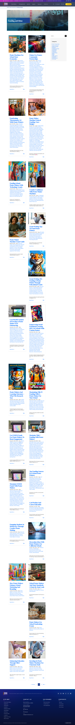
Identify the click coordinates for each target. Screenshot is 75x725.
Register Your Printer (7, 716)
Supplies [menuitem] (33, 4)
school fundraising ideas (14, 145)
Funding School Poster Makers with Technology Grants (17, 171)
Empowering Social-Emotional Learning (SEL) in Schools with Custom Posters (37, 313)
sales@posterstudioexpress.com (28, 714)
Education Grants (35, 402)
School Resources (32, 407)
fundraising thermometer (19, 127)
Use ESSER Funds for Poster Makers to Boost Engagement (17, 426)
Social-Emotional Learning (36, 348)
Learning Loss (21, 499)
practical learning (16, 73)
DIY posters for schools (18, 332)
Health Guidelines (16, 497)
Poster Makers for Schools (35, 77)
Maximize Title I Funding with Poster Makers (37, 426)
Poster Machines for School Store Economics (17, 44)
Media (53, 53)
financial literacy (17, 68)
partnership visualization (34, 76)
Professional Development (34, 455)
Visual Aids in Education (14, 455)
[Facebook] (3, 1)
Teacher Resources (39, 408)
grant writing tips (37, 135)
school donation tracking (16, 140)
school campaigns (16, 140)
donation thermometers (14, 126)
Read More (12, 89)
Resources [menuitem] (39, 4)
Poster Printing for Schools (15, 136)
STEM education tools (40, 488)
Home (8, 7)
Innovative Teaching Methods (15, 447)
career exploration (37, 64)
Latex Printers (54, 52)
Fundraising (54, 49)
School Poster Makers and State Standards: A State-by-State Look (37, 572)
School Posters (40, 345)
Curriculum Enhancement (14, 493)
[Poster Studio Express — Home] (5, 4)
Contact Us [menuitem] (46, 4)
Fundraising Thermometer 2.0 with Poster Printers (17, 107)
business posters (16, 63)
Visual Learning (41, 85)
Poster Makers (55, 56)
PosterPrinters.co (46, 703)
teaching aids (12, 342)
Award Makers (6, 710)
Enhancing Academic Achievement (35, 449)
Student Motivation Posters (34, 350)
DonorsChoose (32, 550)
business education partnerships (35, 61)
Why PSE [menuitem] (28, 4)
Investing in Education (14, 499)
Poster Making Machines (38, 200)
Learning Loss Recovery (18, 448)
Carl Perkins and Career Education (35, 503)
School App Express (47, 705)
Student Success (32, 408)
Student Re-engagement (18, 453)
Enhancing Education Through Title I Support (17, 650)
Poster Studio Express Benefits (35, 669)
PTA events (19, 137)
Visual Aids (37, 146)
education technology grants (37, 129)
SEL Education (37, 347)
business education (17, 62)
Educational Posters (13, 65)
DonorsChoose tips (16, 244)
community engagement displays (35, 67)
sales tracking (18, 75)
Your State (54, 59)
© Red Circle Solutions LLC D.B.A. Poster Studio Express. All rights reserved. (15, 722)
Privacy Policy (61, 703)
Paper (53, 55)
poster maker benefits (17, 336)
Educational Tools (16, 401)
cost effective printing (37, 127)
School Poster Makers (7, 702)
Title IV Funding (32, 409)
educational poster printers (34, 480)
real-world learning (38, 80)
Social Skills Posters (36, 348)
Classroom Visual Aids (37, 479)
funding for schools (36, 291)
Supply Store (6, 703)
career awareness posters (35, 62)
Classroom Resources (14, 329)
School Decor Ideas (33, 345)
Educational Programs (33, 507)
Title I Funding (32, 146)
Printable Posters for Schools (38, 344)
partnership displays (38, 75)
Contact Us (6, 715)
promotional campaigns (17, 74)
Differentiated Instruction (38, 447)
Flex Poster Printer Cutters (36, 451)
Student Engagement (40, 84)
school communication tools (34, 143)
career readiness (36, 65)
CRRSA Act (20, 443)
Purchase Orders (6, 713)
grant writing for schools (16, 246)
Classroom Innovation (17, 190)
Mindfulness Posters (36, 342)
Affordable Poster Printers (34, 442)
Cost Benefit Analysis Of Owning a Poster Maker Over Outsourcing (17, 311)
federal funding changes (34, 133)
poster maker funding (38, 485)
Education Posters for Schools (35, 288)
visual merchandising (14, 83)
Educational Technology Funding (35, 448)
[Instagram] (5, 1)
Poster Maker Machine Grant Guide (17, 225)
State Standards (36, 552)
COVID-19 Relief (17, 492)
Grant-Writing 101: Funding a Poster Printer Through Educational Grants (37, 263)
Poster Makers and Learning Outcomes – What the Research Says (17, 377)
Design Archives (55, 46)
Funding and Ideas (55, 48)
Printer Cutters (55, 58)
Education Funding (13, 444)
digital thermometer (18, 125)
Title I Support (21, 671)
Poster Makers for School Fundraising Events (37, 611)
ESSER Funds (18, 246)
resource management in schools (16, 337)
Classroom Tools (32, 668)
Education (54, 47)
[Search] (53, 4)
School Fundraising (17, 76)
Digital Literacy (21, 494)
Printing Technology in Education (35, 454)
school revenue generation (15, 79)
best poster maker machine (38, 196)
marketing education (17, 69)
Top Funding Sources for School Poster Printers (36, 473)
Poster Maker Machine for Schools (35, 198)
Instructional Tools (20, 498)
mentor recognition (37, 73)
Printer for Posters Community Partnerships (37, 44)
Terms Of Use (61, 705)
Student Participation (14, 504)
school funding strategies (36, 143)
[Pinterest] (12, 1)
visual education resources (35, 148)
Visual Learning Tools (37, 150)
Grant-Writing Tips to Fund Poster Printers (37, 218)
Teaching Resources (13, 454)
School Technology (40, 407)
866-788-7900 (25, 709)
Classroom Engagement (18, 442)
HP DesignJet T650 (38, 484)
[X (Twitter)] (8, 1)
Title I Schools (15, 671)
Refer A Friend (6, 718)
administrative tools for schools (16, 328)
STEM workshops (21, 403)
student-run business (20, 81)
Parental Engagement (37, 453)
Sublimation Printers (7, 708)
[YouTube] (7, 1)
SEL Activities (31, 347)
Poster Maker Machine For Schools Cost (35, 668)
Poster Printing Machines (16, 137)
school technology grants (14, 195)
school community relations (34, 81)
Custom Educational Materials (16, 494)
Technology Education (33, 239)
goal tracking (19, 129)
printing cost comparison (34, 139)
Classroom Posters (35, 334)
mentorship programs (33, 74)
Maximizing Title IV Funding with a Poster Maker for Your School (37, 377)
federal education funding (37, 132)
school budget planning (39, 142)
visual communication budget (35, 147)
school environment (13, 403)
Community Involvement (34, 68)
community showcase (39, 69)
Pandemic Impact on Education (16, 449)
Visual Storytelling (32, 86)
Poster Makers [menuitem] (13, 4)
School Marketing (36, 83)
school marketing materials (17, 77)
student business (15, 80)
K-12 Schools (20, 534)
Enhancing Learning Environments (34, 236)
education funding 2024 (33, 128)
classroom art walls (33, 333)
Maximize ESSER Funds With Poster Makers (17, 475)
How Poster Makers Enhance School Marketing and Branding (17, 572)
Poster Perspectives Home (12, 19)
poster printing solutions (38, 138)
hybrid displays (12, 130)
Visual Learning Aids (39, 409)
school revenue (21, 78)
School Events (19, 141)
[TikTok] (10, 1)
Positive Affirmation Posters (36, 342)
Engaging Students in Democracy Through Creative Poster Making (17, 527)
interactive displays (19, 130)
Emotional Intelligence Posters (35, 338)
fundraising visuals (13, 129)
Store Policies (61, 707)
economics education (16, 64)
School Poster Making (18, 594)
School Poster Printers (39, 145)
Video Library (6, 705)
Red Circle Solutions (47, 702)
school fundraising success (16, 145)
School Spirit (20, 146)
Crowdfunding (35, 287)
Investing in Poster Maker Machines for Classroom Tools (37, 650)
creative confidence (33, 198)
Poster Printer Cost (33, 201)
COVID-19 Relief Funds (14, 443)
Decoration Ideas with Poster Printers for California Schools (37, 531)
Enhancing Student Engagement (35, 450)
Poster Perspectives (12, 7)
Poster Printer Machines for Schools (35, 78)
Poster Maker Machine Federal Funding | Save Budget (37, 107)
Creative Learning (32, 444)
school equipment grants (18, 194)
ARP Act (22, 441)
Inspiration (54, 50)
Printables (54, 57)
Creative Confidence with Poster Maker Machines (37, 174)
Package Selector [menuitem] (22, 4)
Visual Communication (33, 85)
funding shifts (37, 134)
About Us (60, 702)
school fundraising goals (17, 143)
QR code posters (18, 138)
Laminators (54, 51)
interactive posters (13, 131)
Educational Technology (17, 191)
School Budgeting (13, 338)
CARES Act (12, 442)
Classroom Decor (55, 45)
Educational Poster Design (38, 337)
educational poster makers (34, 130)
